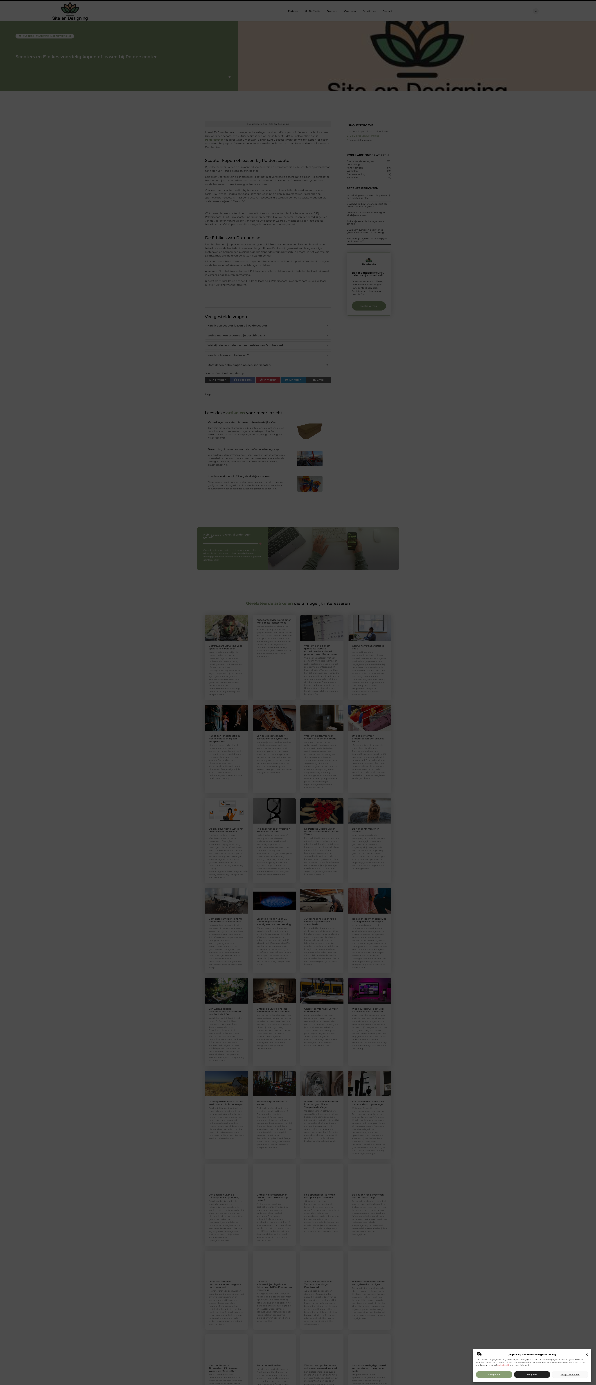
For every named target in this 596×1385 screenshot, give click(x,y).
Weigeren (532, 1374)
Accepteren (494, 1374)
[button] (586, 1354)
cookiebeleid (503, 1365)
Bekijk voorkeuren (570, 1374)
